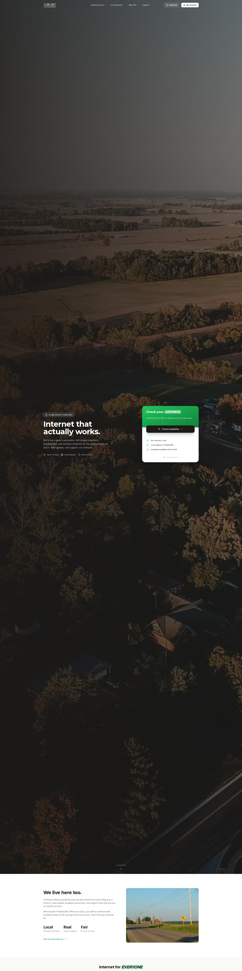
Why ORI (132, 5)
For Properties (116, 5)
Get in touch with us (53, 939)
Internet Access (97, 5)
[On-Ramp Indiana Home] (49, 5)
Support (145, 5)
